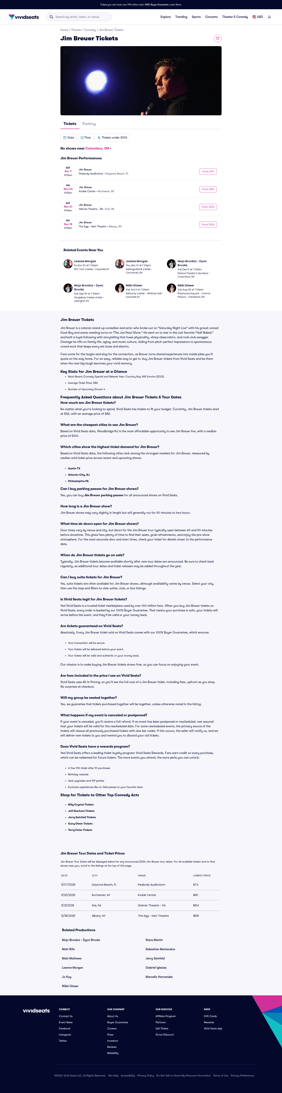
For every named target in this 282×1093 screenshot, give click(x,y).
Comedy (90, 30)
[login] (269, 16)
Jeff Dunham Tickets (81, 810)
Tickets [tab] (69, 123)
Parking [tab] (89, 123)
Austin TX (74, 468)
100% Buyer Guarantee (156, 4)
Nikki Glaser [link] (70, 986)
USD (260, 17)
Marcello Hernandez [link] (159, 977)
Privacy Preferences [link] (242, 1075)
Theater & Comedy (235, 17)
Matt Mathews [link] (72, 958)
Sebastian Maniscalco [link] (160, 949)
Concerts (211, 17)
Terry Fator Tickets (80, 829)
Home (64, 30)
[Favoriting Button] (218, 38)
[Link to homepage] (24, 17)
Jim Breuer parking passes (103, 495)
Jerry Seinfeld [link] (155, 958)
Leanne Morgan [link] (72, 967)
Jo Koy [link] (66, 977)
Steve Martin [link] (154, 940)
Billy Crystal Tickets (81, 804)
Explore (166, 17)
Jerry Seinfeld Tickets (82, 817)
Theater (76, 30)
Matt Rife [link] (68, 949)
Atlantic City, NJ (79, 474)
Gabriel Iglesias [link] (156, 967)
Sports (196, 17)
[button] (68, 137)
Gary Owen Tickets (80, 823)
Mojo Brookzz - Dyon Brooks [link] (81, 940)
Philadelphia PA (78, 481)
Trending (181, 17)
